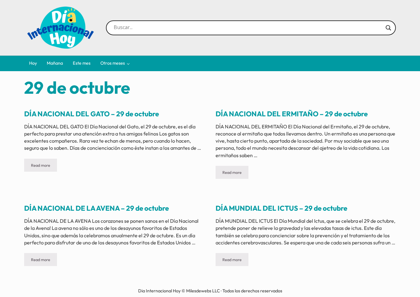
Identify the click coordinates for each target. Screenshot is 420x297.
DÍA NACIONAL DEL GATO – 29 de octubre (91, 114)
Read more (44, 166)
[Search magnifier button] (388, 28)
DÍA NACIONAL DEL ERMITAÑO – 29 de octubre (292, 114)
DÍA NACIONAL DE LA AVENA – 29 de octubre (96, 208)
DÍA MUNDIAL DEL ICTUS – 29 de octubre (281, 208)
